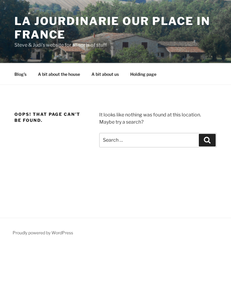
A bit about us (105, 74)
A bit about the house (59, 74)
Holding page (143, 74)
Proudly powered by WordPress (43, 232)
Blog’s (20, 74)
